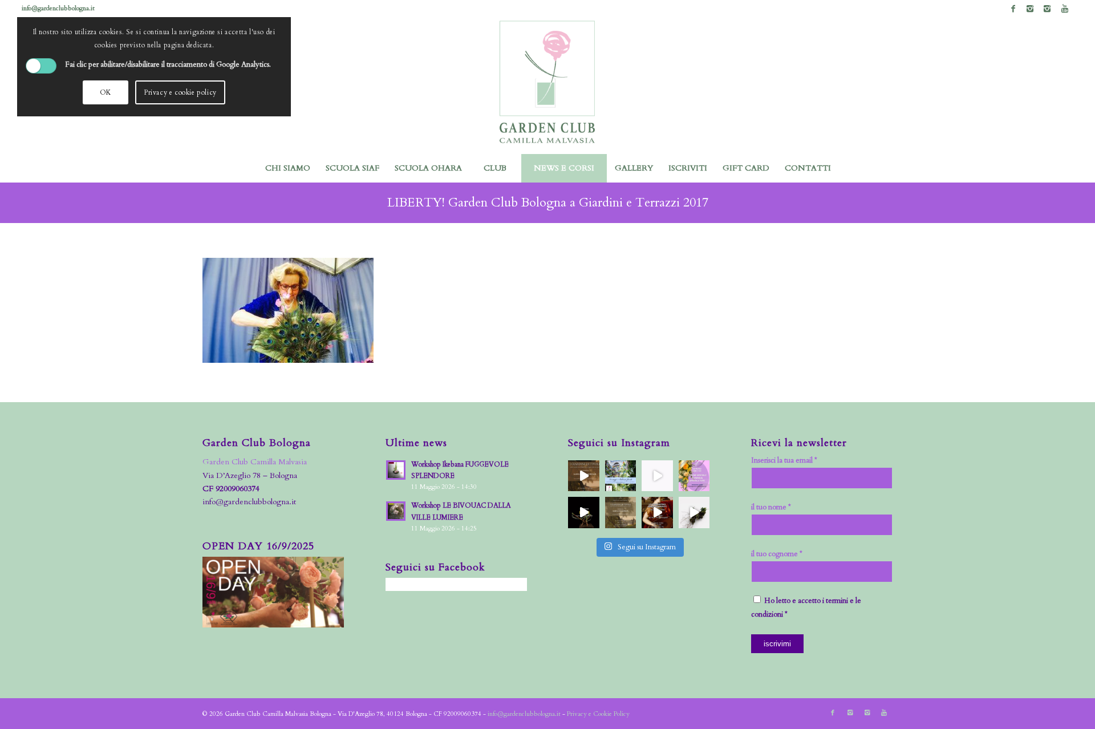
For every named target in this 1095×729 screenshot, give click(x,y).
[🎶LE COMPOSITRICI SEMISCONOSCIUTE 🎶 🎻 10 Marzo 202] (657, 512)
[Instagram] (1030, 8)
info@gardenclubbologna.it (58, 8)
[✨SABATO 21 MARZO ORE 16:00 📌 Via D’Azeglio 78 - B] (657, 476)
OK (105, 92)
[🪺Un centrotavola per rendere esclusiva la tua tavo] (694, 476)
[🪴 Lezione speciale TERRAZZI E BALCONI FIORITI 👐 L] (620, 476)
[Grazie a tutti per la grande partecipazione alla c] (583, 476)
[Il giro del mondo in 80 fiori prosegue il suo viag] (583, 512)
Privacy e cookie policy (180, 92)
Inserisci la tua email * (784, 460)
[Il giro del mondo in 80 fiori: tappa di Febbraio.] (694, 512)
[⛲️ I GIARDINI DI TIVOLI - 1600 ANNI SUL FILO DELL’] (620, 512)
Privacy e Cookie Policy (598, 714)
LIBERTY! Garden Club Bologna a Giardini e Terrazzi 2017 (547, 202)
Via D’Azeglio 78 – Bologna (249, 475)
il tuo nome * (771, 507)
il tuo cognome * (776, 554)
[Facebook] (1013, 8)
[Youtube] (1064, 8)
